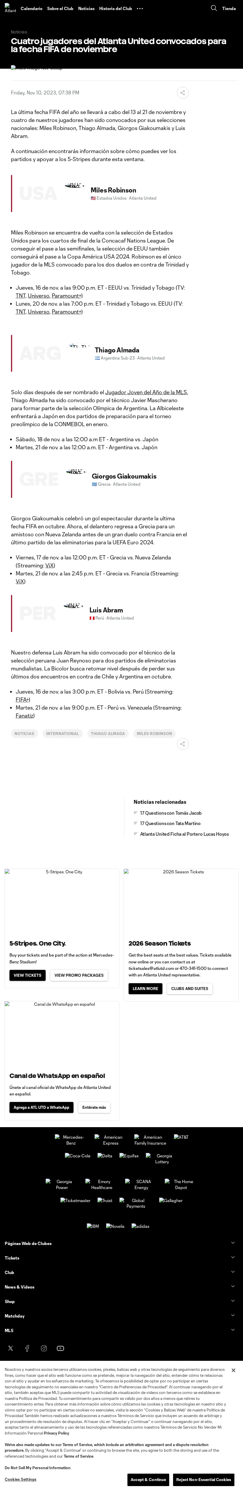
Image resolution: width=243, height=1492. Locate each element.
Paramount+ (66, 311)
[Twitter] (11, 1348)
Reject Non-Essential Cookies (203, 1479)
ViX (49, 565)
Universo (38, 295)
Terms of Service (77, 1444)
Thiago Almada (117, 350)
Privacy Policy (56, 1433)
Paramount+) (67, 295)
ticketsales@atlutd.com (151, 968)
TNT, (21, 295)
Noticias (25, 733)
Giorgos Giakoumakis (124, 476)
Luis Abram (106, 610)
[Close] (233, 1370)
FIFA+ (22, 699)
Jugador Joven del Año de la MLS (146, 392)
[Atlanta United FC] (10, 8)
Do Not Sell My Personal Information (38, 1467)
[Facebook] (27, 1348)
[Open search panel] (214, 8)
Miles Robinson (113, 190)
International (62, 733)
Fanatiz (24, 715)
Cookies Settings (20, 1479)
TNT (20, 311)
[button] (140, 8)
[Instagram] (44, 1348)
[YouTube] (60, 1348)
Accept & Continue (148, 1479)
